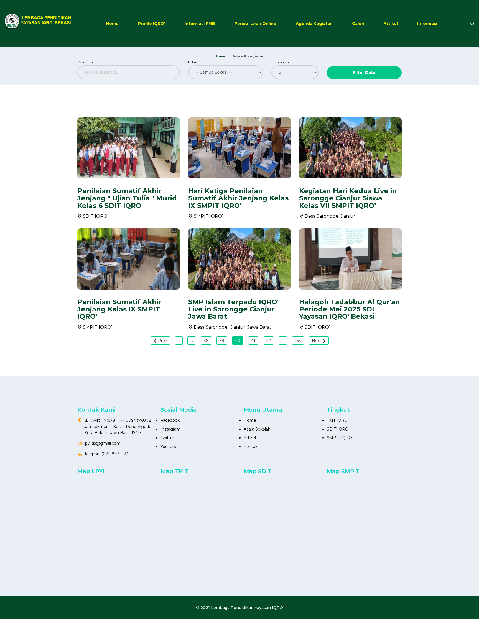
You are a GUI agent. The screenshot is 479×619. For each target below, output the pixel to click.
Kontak (251, 446)
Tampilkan (280, 62)
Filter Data (364, 72)
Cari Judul (85, 62)
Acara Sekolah (257, 429)
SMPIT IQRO (339, 437)
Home (112, 24)
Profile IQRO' (151, 24)
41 (253, 340)
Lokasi (193, 62)
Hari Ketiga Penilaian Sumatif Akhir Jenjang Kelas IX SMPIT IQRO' (238, 198)
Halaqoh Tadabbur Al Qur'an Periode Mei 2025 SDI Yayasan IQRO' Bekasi (349, 309)
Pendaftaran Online (255, 24)
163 (298, 340)
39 (222, 340)
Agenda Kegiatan (314, 24)
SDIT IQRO (337, 429)
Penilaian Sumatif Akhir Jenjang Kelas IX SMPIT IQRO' (119, 309)
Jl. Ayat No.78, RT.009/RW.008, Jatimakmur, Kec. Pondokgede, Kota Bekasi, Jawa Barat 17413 (118, 426)
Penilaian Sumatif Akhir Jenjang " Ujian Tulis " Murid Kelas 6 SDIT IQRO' (127, 198)
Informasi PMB (200, 24)
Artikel (391, 24)
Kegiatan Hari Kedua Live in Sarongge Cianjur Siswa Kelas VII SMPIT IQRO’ (348, 198)
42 (268, 340)
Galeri (358, 24)
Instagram (170, 429)
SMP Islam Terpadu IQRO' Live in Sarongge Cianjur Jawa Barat (233, 309)
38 (206, 340)
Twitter (167, 437)
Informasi (427, 24)
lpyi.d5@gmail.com (102, 443)
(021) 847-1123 (114, 453)
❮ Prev (160, 340)
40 (237, 340)
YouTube (168, 446)
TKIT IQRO (337, 420)
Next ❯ (319, 340)
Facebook (170, 420)
